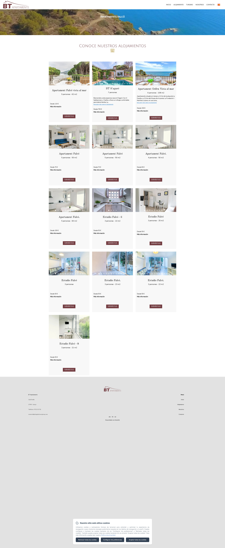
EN (109, 417)
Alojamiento (179, 5)
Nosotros (200, 5)
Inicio (168, 5)
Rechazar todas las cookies (87, 540)
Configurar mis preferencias (112, 540)
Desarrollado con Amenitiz (112, 420)
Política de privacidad (108, 535)
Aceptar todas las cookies (137, 540)
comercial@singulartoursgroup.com (38, 414)
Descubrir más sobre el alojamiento (103, 104)
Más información (55, 107)
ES (115, 417)
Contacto (210, 5)
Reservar (69, 116)
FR (112, 417)
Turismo (189, 5)
